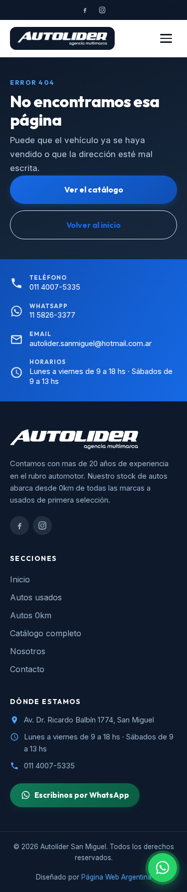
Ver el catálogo (93, 189)
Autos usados (36, 597)
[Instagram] (42, 525)
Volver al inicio (93, 225)
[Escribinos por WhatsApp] (162, 867)
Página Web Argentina (116, 877)
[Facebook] (19, 525)
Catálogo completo (45, 633)
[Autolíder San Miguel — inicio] (62, 38)
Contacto (27, 669)
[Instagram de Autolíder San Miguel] (102, 9)
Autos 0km (30, 615)
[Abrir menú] (166, 38)
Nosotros (27, 651)
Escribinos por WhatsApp (81, 795)
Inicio (20, 579)
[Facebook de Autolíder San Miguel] (84, 9)
